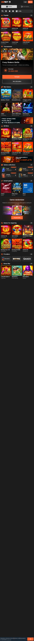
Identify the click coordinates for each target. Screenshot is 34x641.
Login (25, 2)
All (31, 15)
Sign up (30, 2)
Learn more (9, 639)
